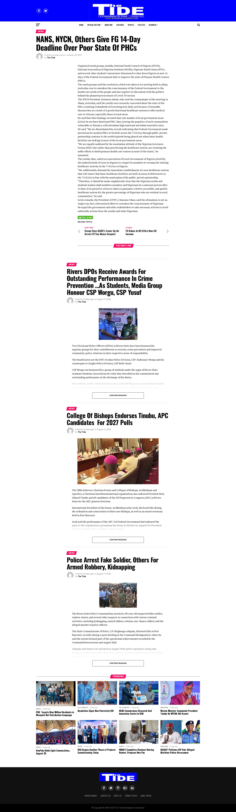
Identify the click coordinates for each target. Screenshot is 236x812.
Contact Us (105, 795)
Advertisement (91, 795)
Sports (131, 24)
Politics (141, 24)
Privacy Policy (131, 795)
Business (152, 24)
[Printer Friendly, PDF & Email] (85, 217)
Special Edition (93, 24)
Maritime (109, 24)
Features (120, 24)
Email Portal (146, 795)
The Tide (51, 58)
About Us (118, 795)
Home (81, 24)
